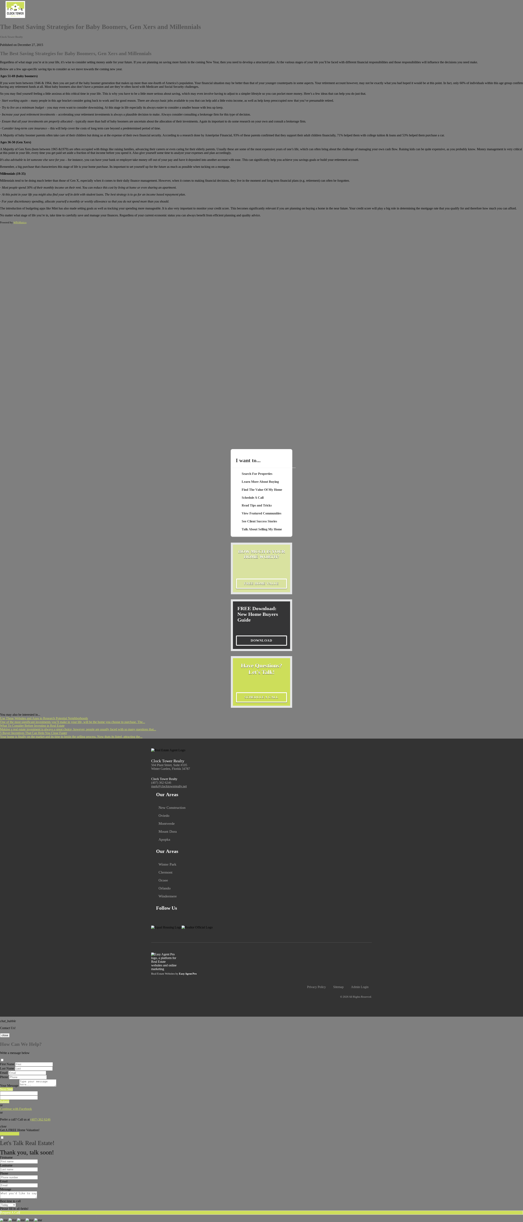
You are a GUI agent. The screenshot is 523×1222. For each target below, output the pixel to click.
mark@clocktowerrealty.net (169, 786)
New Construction (172, 808)
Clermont (165, 872)
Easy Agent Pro (188, 973)
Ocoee (163, 880)
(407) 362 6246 (161, 782)
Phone (4, 1077)
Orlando (165, 888)
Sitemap (338, 987)
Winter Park (167, 864)
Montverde (167, 823)
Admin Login (360, 987)
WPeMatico (20, 222)
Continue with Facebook (16, 1109)
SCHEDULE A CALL (261, 697)
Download (261, 640)
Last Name (7, 1068)
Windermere (168, 896)
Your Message (9, 1085)
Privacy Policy (316, 987)
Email (4, 1072)
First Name (7, 1064)
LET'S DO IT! (9, 1133)
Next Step (6, 1089)
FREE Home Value (261, 583)
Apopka (164, 839)
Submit (4, 1101)
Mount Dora (168, 831)
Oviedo (164, 816)
